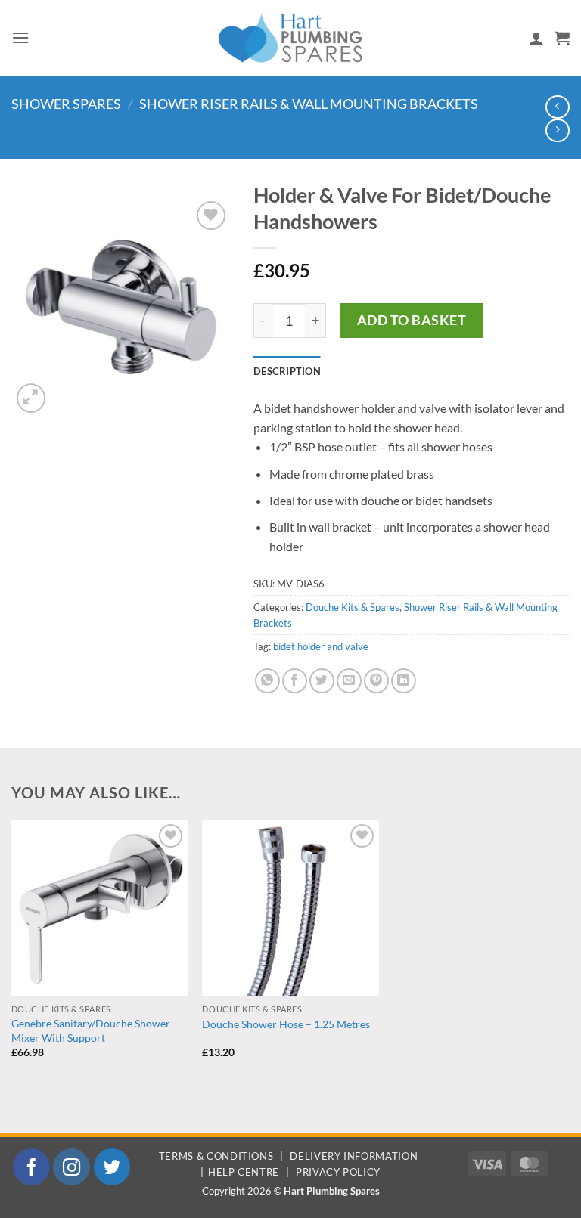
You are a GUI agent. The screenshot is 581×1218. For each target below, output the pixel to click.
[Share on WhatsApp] (267, 680)
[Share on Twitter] (321, 680)
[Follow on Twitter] (112, 1166)
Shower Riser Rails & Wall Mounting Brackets (308, 103)
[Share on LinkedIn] (403, 680)
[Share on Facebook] (294, 680)
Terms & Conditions (216, 1156)
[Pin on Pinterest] (376, 680)
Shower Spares (66, 103)
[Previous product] (557, 130)
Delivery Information (354, 1156)
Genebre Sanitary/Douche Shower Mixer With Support (90, 1030)
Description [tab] (287, 371)
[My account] (536, 37)
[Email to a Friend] (349, 680)
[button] (20, 37)
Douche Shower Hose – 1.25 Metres (286, 1024)
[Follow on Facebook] (31, 1166)
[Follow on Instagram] (71, 1166)
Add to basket (412, 319)
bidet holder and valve (320, 646)
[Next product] (557, 107)
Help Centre (243, 1172)
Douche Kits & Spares (352, 607)
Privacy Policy (338, 1172)
